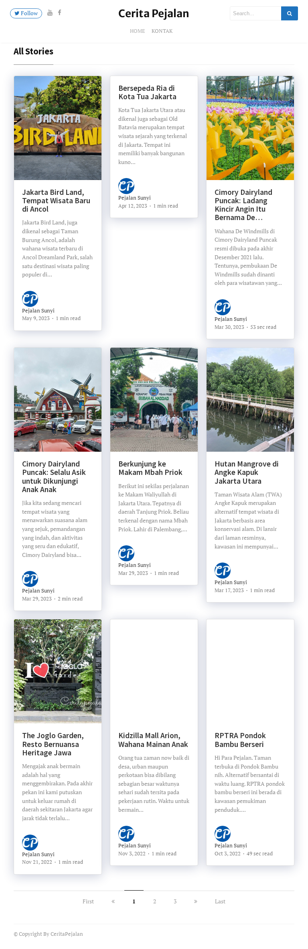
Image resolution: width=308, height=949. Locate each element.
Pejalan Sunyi (38, 310)
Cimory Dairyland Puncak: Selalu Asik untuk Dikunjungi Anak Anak (54, 476)
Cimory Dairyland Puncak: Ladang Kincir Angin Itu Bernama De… (243, 204)
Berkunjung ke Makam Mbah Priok (150, 468)
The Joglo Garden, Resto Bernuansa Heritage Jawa (53, 744)
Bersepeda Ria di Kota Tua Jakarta (147, 92)
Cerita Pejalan (153, 13)
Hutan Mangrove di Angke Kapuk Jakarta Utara (247, 472)
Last (220, 901)
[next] (195, 901)
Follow (29, 13)
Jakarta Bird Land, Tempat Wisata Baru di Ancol (56, 200)
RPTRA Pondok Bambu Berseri (240, 740)
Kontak (162, 30)
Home (137, 30)
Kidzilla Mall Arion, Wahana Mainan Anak (153, 740)
